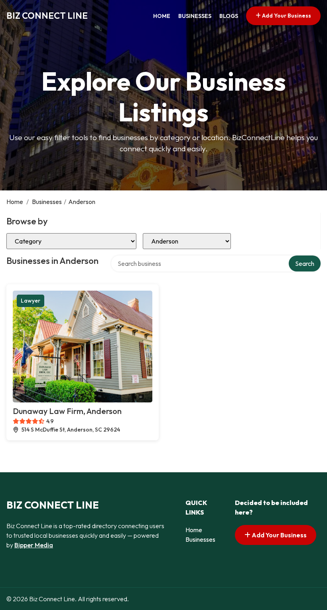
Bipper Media (33, 545)
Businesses (194, 16)
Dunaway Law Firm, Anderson (67, 411)
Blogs (228, 16)
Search (304, 263)
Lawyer (30, 300)
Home (161, 16)
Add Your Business (286, 15)
